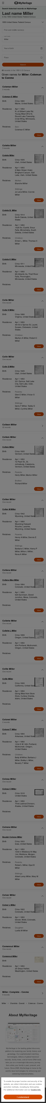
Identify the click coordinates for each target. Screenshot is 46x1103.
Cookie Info (36, 1089)
